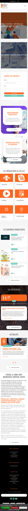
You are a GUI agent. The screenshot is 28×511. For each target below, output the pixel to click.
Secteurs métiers (14, 478)
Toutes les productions (15, 280)
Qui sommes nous (15, 442)
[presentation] (13, 322)
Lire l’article (5, 356)
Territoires (14, 479)
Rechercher (15, 93)
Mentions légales (14, 465)
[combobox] (14, 88)
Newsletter (12, 1)
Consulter (15, 129)
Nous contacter (14, 455)
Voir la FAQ (15, 159)
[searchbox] (5, 88)
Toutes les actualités (15, 367)
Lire (14, 258)
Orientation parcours (14, 475)
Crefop (14, 482)
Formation (14, 476)
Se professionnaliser (14, 481)
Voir (14, 244)
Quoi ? (5, 80)
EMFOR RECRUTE (14, 456)
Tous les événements (15, 327)
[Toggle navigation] (25, 6)
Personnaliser (23, 507)
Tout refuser (15, 507)
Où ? (5, 86)
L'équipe (14, 453)
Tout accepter (6, 507)
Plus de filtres (14, 95)
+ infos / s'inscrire (8, 318)
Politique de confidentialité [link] (14, 509)
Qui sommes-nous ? (14, 452)
